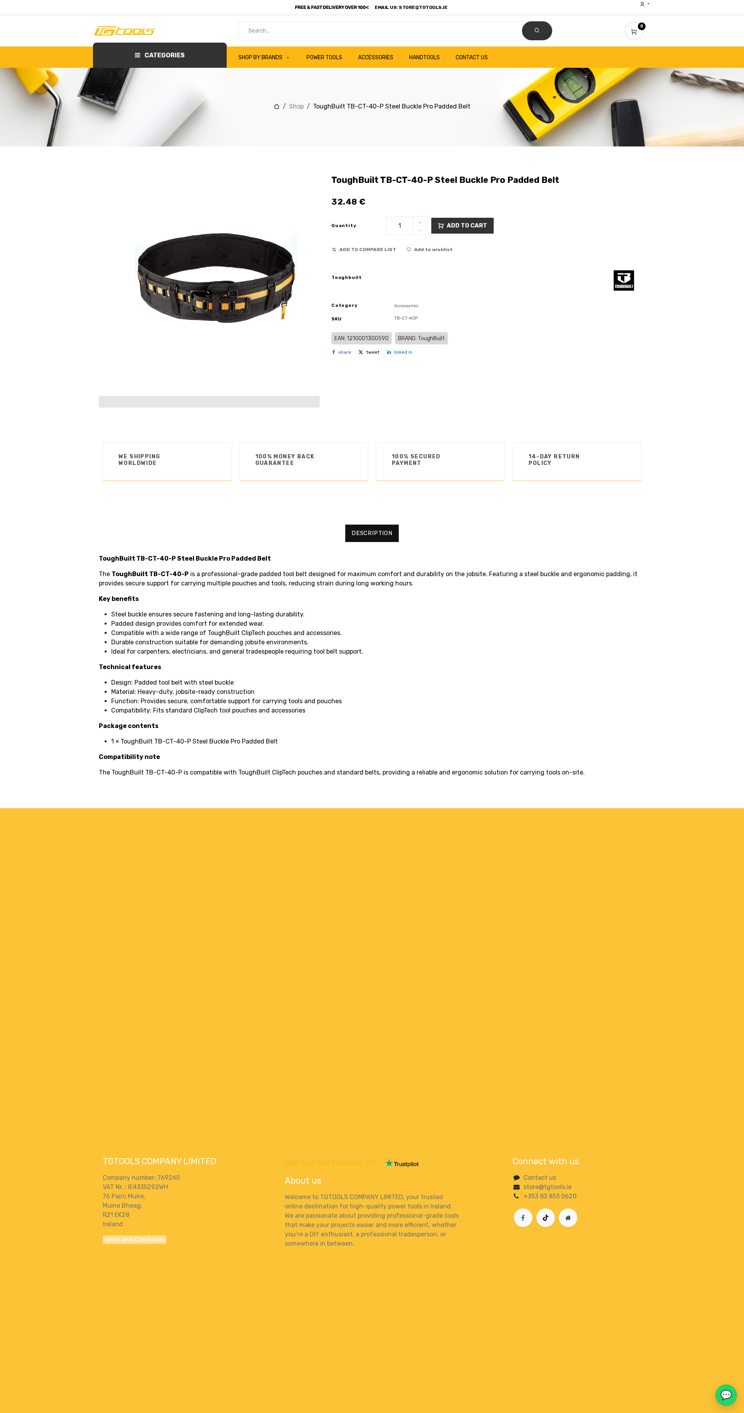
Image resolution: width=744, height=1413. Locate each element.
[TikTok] (545, 1217)
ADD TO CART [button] (467, 225)
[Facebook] (523, 1217)
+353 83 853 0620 (550, 1196)
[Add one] (420, 223)
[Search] (537, 30)
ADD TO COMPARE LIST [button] (367, 249)
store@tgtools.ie (548, 1187)
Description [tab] (372, 533)
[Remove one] (420, 231)
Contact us (540, 1177)
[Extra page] (568, 1217)
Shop (296, 106)
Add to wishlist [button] (433, 249)
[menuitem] (268, 57)
